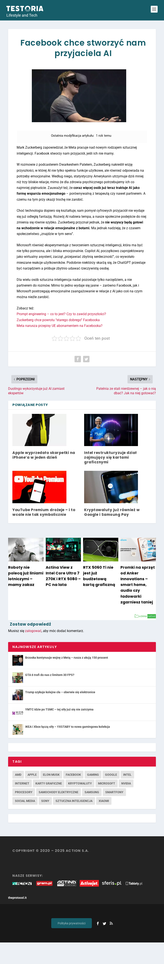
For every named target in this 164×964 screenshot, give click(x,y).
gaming (93, 774)
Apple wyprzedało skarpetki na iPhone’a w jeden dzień (43, 455)
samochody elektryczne (58, 792)
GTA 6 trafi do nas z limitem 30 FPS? (49, 675)
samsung (92, 792)
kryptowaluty (80, 783)
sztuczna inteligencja (74, 801)
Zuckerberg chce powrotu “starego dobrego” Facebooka (58, 320)
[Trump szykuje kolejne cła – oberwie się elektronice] (17, 695)
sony (45, 801)
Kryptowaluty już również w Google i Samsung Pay (112, 512)
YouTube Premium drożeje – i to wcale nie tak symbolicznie (43, 512)
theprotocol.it (17, 897)
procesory (23, 792)
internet (22, 783)
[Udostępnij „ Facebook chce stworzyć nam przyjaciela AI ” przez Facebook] (77, 359)
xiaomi (104, 801)
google (111, 774)
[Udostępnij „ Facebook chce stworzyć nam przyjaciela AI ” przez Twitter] (86, 359)
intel (127, 774)
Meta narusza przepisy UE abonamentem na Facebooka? (59, 326)
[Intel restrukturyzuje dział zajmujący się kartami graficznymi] (111, 430)
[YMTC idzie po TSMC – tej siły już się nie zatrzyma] (17, 712)
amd (18, 774)
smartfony (114, 792)
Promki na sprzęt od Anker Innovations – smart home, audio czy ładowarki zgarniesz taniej (137, 585)
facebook (73, 774)
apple (32, 774)
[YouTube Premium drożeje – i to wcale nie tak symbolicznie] (39, 487)
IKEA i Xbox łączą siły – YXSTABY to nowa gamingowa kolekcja (67, 726)
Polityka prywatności (71, 923)
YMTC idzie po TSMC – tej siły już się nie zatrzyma (59, 709)
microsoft (106, 783)
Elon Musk (51, 774)
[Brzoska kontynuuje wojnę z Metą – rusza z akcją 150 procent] (17, 660)
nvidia (126, 783)
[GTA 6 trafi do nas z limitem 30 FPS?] (17, 677)
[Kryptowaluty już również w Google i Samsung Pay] (111, 487)
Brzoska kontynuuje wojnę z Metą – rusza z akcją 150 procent (66, 657)
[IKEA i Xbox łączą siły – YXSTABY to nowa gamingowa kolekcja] (17, 729)
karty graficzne (48, 783)
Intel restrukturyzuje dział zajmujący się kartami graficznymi (110, 457)
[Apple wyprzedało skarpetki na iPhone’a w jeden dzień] (39, 430)
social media (25, 801)
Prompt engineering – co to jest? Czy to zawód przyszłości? (61, 314)
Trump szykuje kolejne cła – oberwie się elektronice (60, 692)
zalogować (33, 631)
